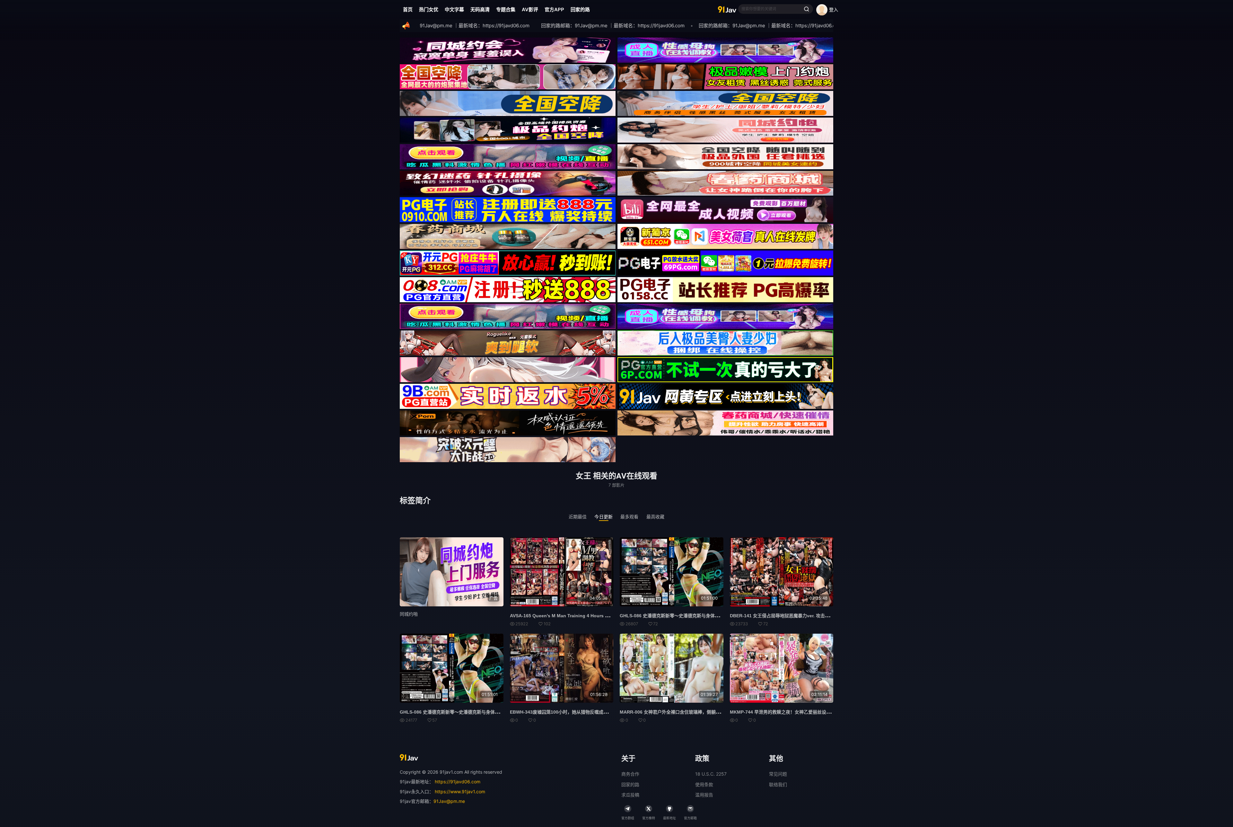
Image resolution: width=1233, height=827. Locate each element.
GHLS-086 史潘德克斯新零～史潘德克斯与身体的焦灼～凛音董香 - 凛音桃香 (696, 615)
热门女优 (428, 9)
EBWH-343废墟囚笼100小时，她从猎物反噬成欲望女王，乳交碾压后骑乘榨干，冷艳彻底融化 (604, 712)
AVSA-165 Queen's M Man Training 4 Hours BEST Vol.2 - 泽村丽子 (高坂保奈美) (594, 615)
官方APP (554, 9)
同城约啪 (409, 614)
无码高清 (480, 9)
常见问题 (778, 774)
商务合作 (630, 774)
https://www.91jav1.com (460, 791)
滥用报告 (704, 794)
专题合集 (505, 9)
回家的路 (580, 9)
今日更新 (603, 516)
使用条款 (704, 784)
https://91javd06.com (457, 781)
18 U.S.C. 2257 (711, 774)
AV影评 (530, 9)
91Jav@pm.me (449, 801)
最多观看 (629, 516)
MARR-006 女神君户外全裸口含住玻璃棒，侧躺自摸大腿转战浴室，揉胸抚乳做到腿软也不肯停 (715, 712)
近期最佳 (578, 516)
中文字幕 (454, 9)
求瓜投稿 (630, 794)
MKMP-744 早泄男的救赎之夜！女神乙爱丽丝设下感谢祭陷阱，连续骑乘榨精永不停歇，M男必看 (827, 712)
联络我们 (778, 784)
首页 (408, 9)
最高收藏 (655, 516)
